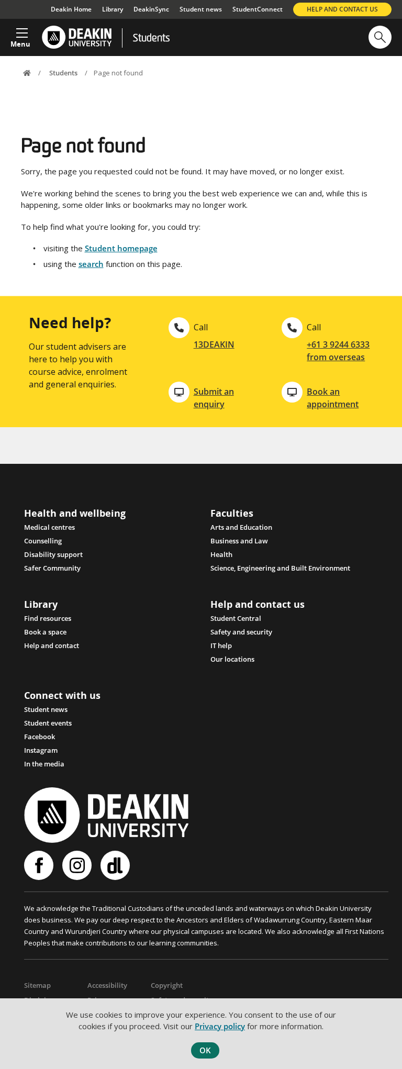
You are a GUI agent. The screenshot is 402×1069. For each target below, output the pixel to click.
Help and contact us (342, 9)
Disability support (53, 554)
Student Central (235, 618)
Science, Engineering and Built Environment (280, 568)
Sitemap (37, 985)
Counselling (43, 540)
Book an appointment (333, 398)
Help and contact (51, 645)
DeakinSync (151, 9)
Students (151, 39)
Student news (201, 9)
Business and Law (239, 540)
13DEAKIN (214, 344)
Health (221, 554)
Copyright (167, 985)
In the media (44, 764)
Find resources (47, 618)
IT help (221, 645)
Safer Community (52, 568)
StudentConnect (257, 9)
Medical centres (49, 527)
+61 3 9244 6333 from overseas (338, 351)
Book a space (45, 632)
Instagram (41, 750)
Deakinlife (116, 865)
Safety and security (241, 632)
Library (112, 9)
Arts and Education (241, 527)
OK (205, 1050)
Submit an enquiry (214, 398)
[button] (20, 34)
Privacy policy (220, 1026)
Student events (48, 723)
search (91, 264)
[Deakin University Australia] (76, 37)
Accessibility (107, 985)
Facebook (39, 736)
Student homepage (121, 248)
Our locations (232, 659)
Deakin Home (71, 9)
